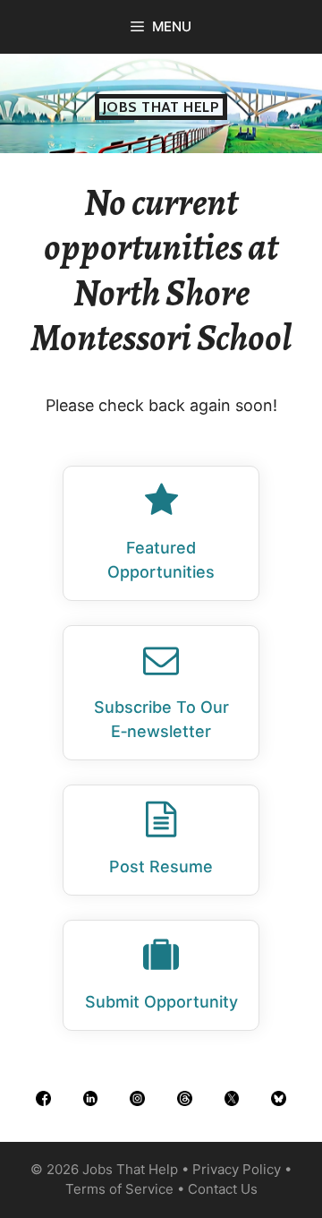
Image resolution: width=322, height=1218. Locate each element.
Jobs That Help (161, 107)
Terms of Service (119, 1188)
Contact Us (223, 1188)
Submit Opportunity (161, 1001)
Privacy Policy (236, 1169)
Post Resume (161, 866)
